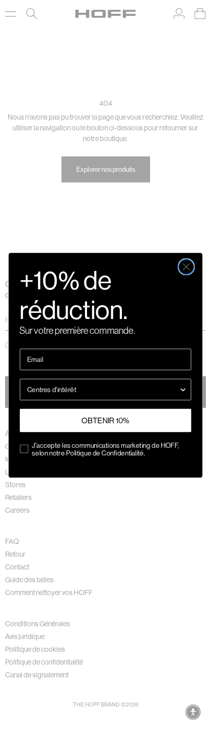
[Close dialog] (186, 266)
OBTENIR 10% (105, 420)
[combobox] (103, 389)
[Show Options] (183, 389)
